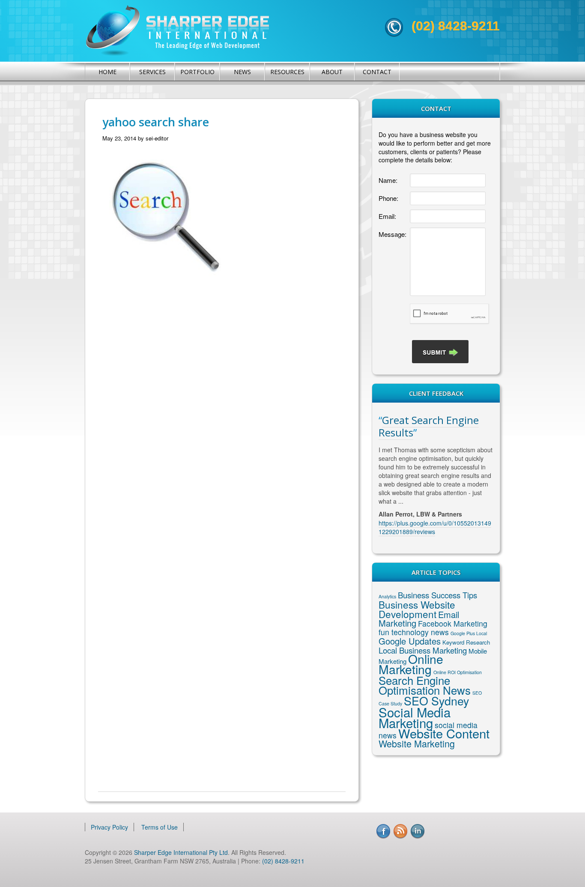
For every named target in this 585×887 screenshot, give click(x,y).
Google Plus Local (469, 633)
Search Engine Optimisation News (425, 685)
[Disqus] (221, 425)
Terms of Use (159, 827)
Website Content (443, 733)
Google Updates (410, 641)
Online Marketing (411, 664)
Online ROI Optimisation (457, 672)
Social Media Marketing (415, 717)
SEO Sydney (436, 700)
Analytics (387, 596)
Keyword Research (466, 642)
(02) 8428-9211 (456, 26)
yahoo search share (155, 122)
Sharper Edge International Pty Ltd (181, 852)
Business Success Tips (437, 594)
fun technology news (414, 632)
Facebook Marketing (452, 623)
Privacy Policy (109, 827)
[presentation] (449, 314)
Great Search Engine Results (429, 426)
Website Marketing (417, 743)
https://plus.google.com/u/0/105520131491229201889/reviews (435, 527)
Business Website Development (417, 609)
